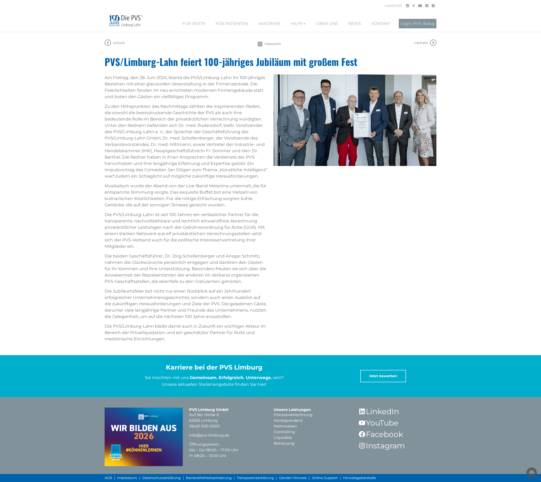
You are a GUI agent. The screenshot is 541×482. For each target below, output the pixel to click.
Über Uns (327, 23)
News (354, 23)
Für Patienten (232, 23)
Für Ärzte (193, 23)
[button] (531, 472)
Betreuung (284, 443)
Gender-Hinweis (293, 478)
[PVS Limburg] (125, 20)
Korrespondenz (288, 420)
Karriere (394, 6)
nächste (421, 43)
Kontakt (380, 23)
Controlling (284, 432)
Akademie (269, 23)
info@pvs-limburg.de (209, 435)
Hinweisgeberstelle (359, 478)
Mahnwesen (285, 426)
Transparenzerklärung (255, 478)
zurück (119, 43)
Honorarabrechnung (293, 414)
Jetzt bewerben (383, 376)
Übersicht (272, 44)
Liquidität (283, 437)
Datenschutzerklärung (161, 478)
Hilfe (297, 23)
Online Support (325, 478)
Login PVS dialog (417, 23)
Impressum (127, 478)
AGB (108, 478)
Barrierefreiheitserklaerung (209, 478)
